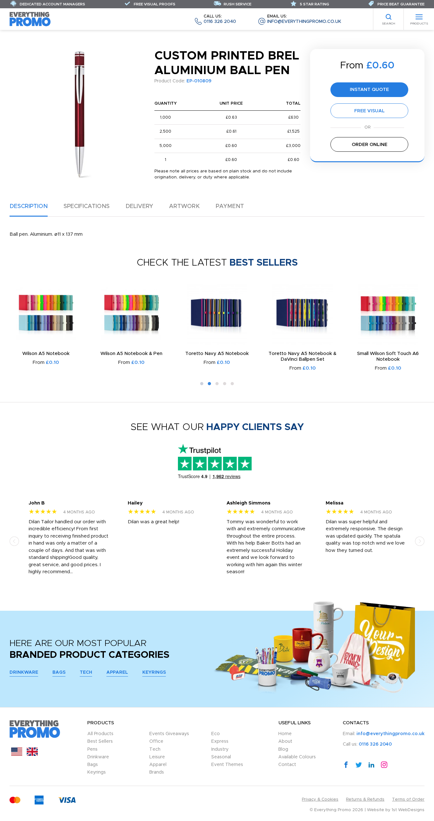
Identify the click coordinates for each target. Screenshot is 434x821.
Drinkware (24, 672)
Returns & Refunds (365, 799)
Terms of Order (408, 799)
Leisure (157, 757)
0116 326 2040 (220, 19)
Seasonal (221, 757)
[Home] (30, 19)
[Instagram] (384, 764)
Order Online (369, 144)
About (285, 741)
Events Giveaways (169, 734)
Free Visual (369, 110)
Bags (58, 672)
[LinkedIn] (371, 764)
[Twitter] (359, 764)
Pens (92, 749)
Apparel (117, 672)
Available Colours (297, 757)
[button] (201, 383)
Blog (283, 749)
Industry (219, 749)
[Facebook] (346, 764)
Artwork (184, 206)
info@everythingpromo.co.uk (304, 19)
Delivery (139, 206)
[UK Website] (32, 754)
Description (29, 206)
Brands (156, 772)
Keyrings (154, 672)
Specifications (87, 206)
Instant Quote (369, 89)
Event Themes (227, 764)
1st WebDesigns (408, 810)
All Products (100, 734)
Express (219, 741)
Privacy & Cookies (320, 799)
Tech (86, 672)
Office (156, 741)
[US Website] (16, 754)
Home (285, 734)
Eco (215, 734)
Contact (287, 764)
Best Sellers (100, 741)
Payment (230, 206)
